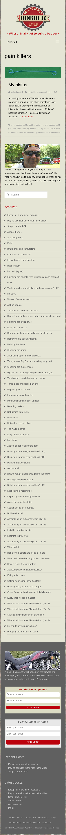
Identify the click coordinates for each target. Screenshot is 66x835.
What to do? (13, 547)
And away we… (15, 237)
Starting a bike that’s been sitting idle (25, 615)
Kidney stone (29, 133)
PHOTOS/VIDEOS (41, 818)
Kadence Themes (51, 828)
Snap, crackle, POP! (17, 226)
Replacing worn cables (18, 389)
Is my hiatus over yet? (18, 434)
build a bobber (29, 125)
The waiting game (16, 429)
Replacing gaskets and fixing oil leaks (26, 553)
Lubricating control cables (20, 395)
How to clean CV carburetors (21, 564)
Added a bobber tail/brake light (22, 446)
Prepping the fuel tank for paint (22, 631)
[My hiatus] (33, 72)
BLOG (28, 818)
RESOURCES (15, 823)
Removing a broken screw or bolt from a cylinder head (34, 316)
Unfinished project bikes (19, 423)
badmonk (17, 92)
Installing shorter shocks (19, 530)
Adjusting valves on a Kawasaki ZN (24, 569)
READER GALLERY (31, 823)
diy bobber (31, 129)
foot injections (43, 129)
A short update (14, 305)
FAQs (53, 818)
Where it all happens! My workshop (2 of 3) (28, 609)
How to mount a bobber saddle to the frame (28, 474)
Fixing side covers (16, 575)
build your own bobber (45, 125)
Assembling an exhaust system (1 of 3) (26, 541)
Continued (27, 116)
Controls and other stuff (18, 254)
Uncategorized (43, 92)
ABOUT (20, 818)
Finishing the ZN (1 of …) (19, 322)
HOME (12, 818)
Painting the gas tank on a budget (24, 586)
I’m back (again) (15, 271)
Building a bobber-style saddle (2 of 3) (26, 457)
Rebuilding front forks (18, 412)
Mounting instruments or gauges (23, 401)
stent (48, 133)
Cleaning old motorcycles (20, 367)
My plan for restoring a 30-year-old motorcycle (30, 372)
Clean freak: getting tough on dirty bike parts (29, 592)
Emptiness (12, 417)
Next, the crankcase (17, 327)
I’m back (11, 294)
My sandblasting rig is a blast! (22, 626)
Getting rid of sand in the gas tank (24, 581)
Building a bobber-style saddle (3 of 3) (26, 451)
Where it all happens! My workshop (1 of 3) (28, 620)
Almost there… (14, 232)
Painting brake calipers (18, 462)
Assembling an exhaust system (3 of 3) (26, 519)
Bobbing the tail (15, 513)
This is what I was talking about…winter (26, 378)
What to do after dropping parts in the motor (28, 558)
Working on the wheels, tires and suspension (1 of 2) (33, 288)
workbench (55, 133)
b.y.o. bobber (16, 125)
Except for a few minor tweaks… (23, 215)
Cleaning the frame (16, 350)
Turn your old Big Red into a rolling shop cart (29, 361)
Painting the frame (16, 344)
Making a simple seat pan (20, 479)
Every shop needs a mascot (21, 598)
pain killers (40, 133)
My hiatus (12, 440)
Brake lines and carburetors (21, 249)
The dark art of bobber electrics (22, 310)
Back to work (13, 266)
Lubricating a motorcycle (19, 491)
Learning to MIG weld (18, 536)
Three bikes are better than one (22, 384)
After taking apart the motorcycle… (24, 355)
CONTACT (47, 823)
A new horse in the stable (19, 502)
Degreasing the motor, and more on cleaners (29, 333)
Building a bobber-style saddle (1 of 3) (26, 485)
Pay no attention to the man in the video (27, 220)
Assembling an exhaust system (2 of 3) (26, 524)
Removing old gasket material (22, 339)
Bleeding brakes (15, 406)
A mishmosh (13, 468)
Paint (9, 243)
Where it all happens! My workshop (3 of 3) (28, 603)
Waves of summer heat (18, 299)
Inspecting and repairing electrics (23, 496)
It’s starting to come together (21, 260)
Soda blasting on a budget (20, 508)
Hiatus (52, 129)
